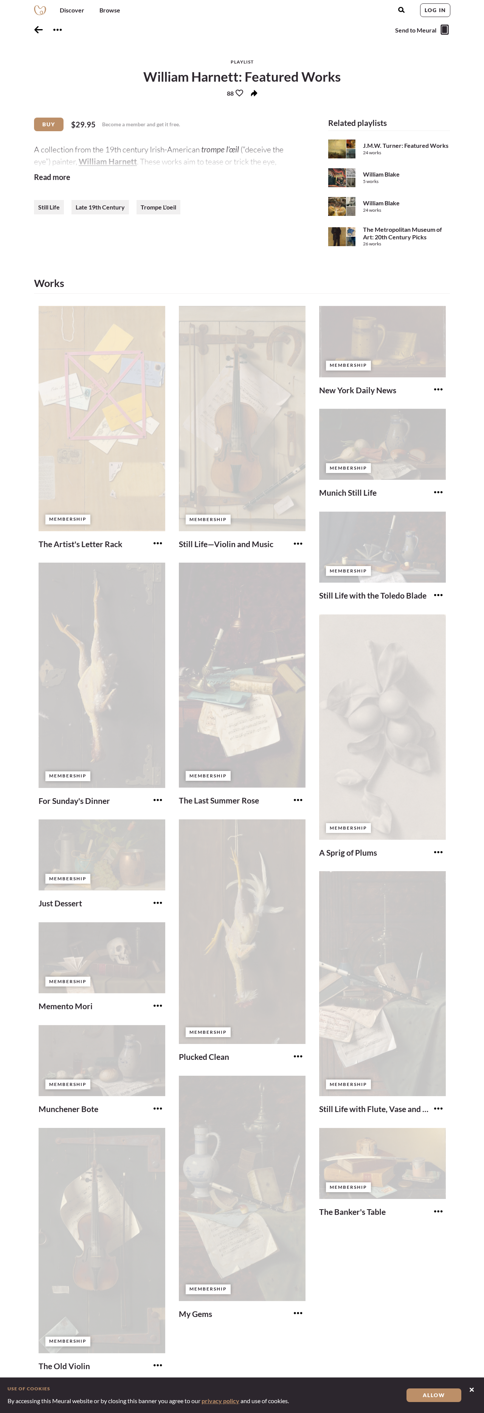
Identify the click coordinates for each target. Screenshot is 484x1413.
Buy (48, 124)
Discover (72, 10)
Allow (434, 1395)
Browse (109, 10)
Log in (435, 10)
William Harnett (108, 161)
